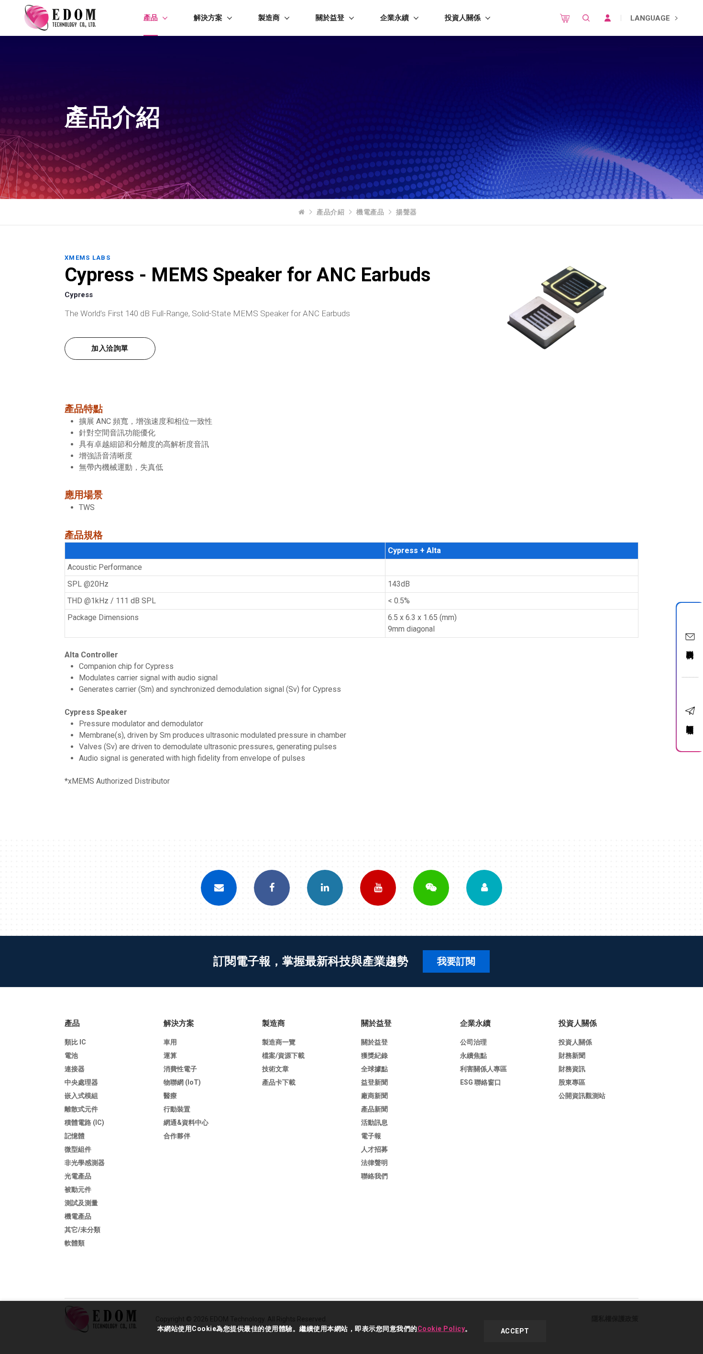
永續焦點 (473, 1055)
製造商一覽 (279, 1042)
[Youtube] (378, 888)
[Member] (484, 888)
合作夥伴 (177, 1136)
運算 (170, 1055)
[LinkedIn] (325, 888)
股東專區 (572, 1082)
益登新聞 (374, 1082)
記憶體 (75, 1136)
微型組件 (78, 1149)
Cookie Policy (441, 1328)
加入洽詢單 (110, 348)
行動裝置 (177, 1109)
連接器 (75, 1069)
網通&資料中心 (186, 1122)
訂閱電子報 (690, 721)
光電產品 (78, 1176)
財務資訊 (572, 1069)
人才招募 (374, 1149)
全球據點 (374, 1069)
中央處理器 (81, 1082)
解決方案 (208, 17)
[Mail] (219, 888)
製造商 (269, 17)
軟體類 (75, 1243)
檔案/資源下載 (283, 1055)
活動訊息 (374, 1122)
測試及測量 (81, 1203)
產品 (150, 17)
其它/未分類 (82, 1229)
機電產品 (370, 212)
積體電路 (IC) (84, 1122)
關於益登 (330, 17)
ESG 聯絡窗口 (480, 1082)
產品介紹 (330, 212)
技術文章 (275, 1069)
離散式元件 (81, 1109)
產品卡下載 (279, 1082)
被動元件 (78, 1189)
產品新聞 (374, 1109)
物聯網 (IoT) (182, 1082)
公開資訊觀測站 (582, 1095)
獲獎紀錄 (374, 1055)
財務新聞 (572, 1055)
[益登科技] (60, 18)
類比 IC (75, 1042)
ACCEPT (515, 1331)
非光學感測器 (85, 1162)
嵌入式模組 (81, 1095)
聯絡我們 (690, 646)
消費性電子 (180, 1069)
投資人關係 (463, 17)
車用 (170, 1042)
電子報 (371, 1136)
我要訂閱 (456, 961)
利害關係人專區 (483, 1069)
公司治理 (473, 1042)
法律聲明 (374, 1162)
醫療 (170, 1095)
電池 (71, 1055)
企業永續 (394, 17)
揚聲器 (406, 212)
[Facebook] (272, 888)
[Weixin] (431, 888)
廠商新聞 (374, 1095)
